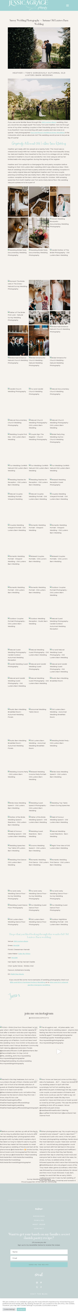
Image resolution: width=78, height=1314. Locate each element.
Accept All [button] (21, 1309)
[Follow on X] (37, 1287)
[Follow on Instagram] (37, 1282)
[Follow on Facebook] (41, 1287)
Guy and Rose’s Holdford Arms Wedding (47, 133)
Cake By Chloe (24, 954)
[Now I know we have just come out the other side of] (59, 1103)
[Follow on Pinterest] (41, 1282)
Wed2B (16, 945)
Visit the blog (39, 1294)
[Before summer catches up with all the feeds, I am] (19, 1155)
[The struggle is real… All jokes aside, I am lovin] (59, 1051)
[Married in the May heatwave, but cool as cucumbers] (19, 1103)
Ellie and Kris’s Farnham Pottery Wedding (28, 982)
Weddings (39, 1216)
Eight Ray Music (17, 974)
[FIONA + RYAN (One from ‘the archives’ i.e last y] (19, 1051)
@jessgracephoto (39, 1018)
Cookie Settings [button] (9, 1309)
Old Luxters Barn (49, 122)
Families (39, 1220)
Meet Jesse (39, 1224)
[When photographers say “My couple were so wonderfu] (59, 1155)
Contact (39, 1228)
